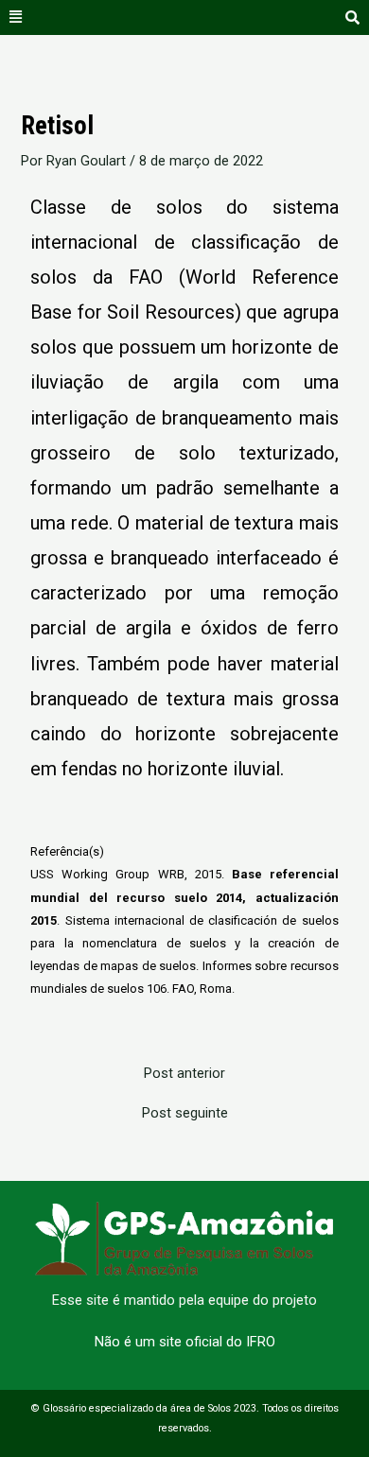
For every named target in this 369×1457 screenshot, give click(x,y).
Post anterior (184, 1074)
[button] (16, 17)
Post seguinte (185, 1113)
